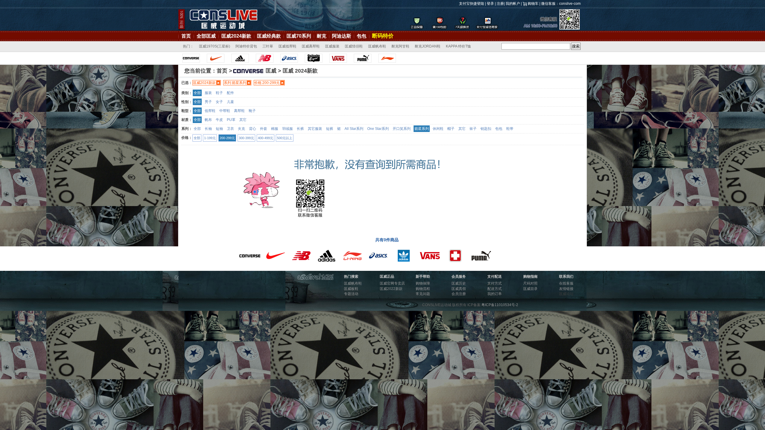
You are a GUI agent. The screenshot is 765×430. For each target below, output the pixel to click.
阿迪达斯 (341, 36)
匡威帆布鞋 (377, 46)
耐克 (321, 36)
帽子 (451, 129)
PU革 (231, 120)
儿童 (230, 102)
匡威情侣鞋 (354, 46)
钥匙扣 (486, 129)
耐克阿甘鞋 (400, 46)
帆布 (208, 120)
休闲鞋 (438, 129)
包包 (361, 36)
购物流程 (423, 289)
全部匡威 (206, 36)
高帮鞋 (239, 111)
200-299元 (227, 138)
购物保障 (423, 283)
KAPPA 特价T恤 (458, 46)
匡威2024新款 (236, 36)
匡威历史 (459, 283)
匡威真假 (459, 289)
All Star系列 (354, 129)
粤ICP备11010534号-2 (499, 305)
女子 (219, 102)
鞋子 (219, 93)
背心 (252, 129)
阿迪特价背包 (246, 46)
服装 (208, 93)
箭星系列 (421, 129)
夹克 (241, 129)
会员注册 (459, 294)
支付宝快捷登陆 (471, 3)
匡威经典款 (269, 36)
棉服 (274, 129)
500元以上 (284, 138)
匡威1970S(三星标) (214, 46)
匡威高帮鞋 (311, 46)
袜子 (473, 129)
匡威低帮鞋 (287, 46)
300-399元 (246, 138)
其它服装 (315, 129)
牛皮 (219, 120)
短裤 (329, 129)
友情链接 (566, 289)
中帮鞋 (224, 111)
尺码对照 (530, 283)
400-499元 (265, 138)
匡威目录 (530, 289)
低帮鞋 (210, 111)
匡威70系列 (299, 36)
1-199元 (210, 138)
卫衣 (230, 129)
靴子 (252, 111)
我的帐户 (513, 3)
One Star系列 (378, 129)
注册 (500, 3)
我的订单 (494, 294)
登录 (490, 3)
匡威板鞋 (351, 289)
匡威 (271, 71)
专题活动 (351, 294)
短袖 (219, 129)
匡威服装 (332, 46)
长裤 (300, 129)
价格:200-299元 (267, 83)
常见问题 (423, 294)
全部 (197, 93)
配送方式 (494, 289)
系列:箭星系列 (235, 83)
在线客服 (566, 283)
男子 (208, 102)
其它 (243, 120)
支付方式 (494, 283)
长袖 (208, 129)
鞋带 (509, 129)
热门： (188, 46)
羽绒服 (287, 129)
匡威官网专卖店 (392, 283)
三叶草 (267, 46)
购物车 (533, 3)
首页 (186, 36)
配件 (230, 93)
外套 (263, 129)
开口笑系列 (402, 129)
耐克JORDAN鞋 (427, 46)
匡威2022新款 (391, 289)
